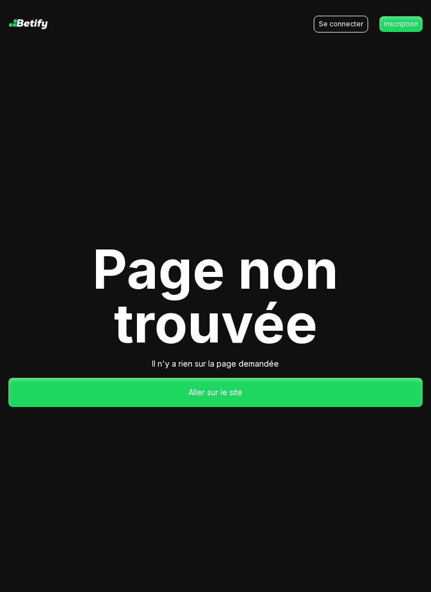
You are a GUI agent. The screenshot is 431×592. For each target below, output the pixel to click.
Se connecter (341, 24)
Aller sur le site (215, 392)
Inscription (401, 24)
